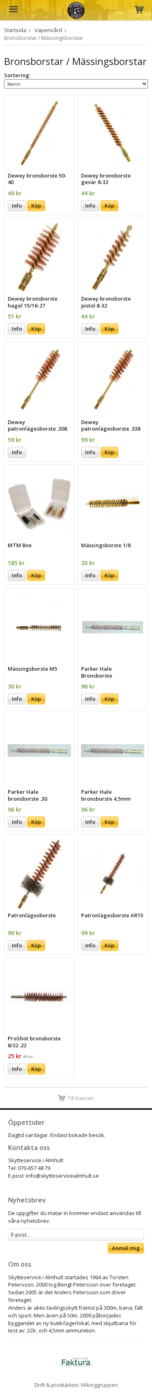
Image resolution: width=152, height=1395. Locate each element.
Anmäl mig (126, 1248)
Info (17, 205)
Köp (36, 205)
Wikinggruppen (99, 1385)
